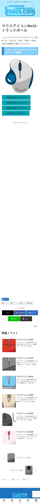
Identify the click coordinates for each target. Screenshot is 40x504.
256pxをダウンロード (16, 103)
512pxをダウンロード (16, 97)
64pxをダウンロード (15, 113)
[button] (26, 318)
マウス (6, 299)
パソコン (15, 303)
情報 (30, 303)
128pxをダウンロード (16, 108)
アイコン (6, 303)
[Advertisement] (20, 210)
